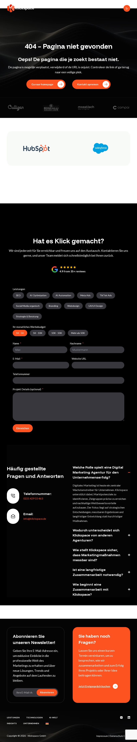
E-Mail (16, 358)
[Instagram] (121, 717)
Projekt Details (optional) (27, 389)
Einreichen (22, 428)
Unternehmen (31, 723)
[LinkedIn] (129, 717)
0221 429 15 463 (33, 498)
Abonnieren (47, 692)
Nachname (75, 343)
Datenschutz (116, 735)
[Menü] (126, 8)
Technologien (34, 717)
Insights (12, 723)
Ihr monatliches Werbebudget (29, 326)
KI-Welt (53, 717)
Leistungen (19, 289)
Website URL (79, 358)
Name (16, 343)
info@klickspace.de (34, 518)
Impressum (102, 735)
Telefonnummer (21, 374)
